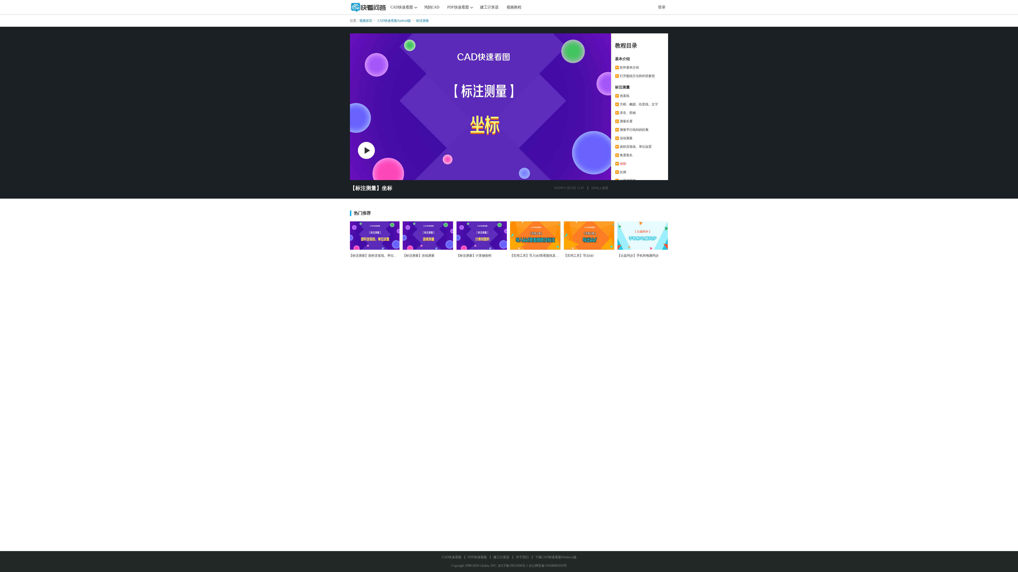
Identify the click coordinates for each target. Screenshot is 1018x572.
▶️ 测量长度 (624, 121)
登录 (661, 7)
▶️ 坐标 (620, 164)
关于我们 (522, 557)
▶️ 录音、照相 (625, 113)
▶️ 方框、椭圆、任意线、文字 (636, 104)
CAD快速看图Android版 (394, 21)
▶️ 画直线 (622, 96)
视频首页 (365, 21)
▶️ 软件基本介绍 (627, 67)
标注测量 (422, 21)
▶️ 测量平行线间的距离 (631, 130)
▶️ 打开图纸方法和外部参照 (635, 76)
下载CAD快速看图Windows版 (556, 557)
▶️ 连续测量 (624, 138)
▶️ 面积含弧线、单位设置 (633, 147)
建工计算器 (489, 7)
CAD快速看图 (401, 7)
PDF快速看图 (458, 7)
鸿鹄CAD (431, 7)
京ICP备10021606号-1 (513, 565)
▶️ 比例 (620, 172)
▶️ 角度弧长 (624, 155)
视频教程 (514, 7)
